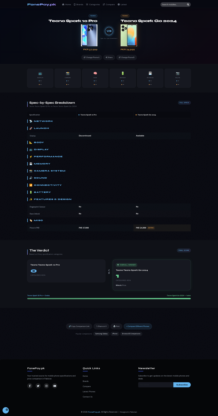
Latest (123, 4)
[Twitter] (38, 385)
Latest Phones (89, 391)
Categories (94, 4)
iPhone (114, 334)
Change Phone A (92, 57)
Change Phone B (127, 57)
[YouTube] (54, 385)
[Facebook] (29, 385)
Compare (110, 4)
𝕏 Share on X (101, 326)
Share (110, 57)
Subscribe (182, 385)
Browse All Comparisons (131, 334)
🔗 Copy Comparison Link (79, 326)
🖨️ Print (116, 326)
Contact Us (87, 397)
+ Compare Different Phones (137, 326)
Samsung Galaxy (101, 334)
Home (68, 4)
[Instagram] (46, 385)
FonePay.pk (41, 4)
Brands (79, 4)
